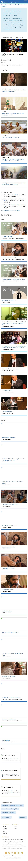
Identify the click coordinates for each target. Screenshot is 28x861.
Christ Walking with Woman (9, 526)
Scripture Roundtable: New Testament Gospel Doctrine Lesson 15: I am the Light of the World (14, 323)
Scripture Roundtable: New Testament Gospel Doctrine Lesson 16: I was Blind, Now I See (14, 346)
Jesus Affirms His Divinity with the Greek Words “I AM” (10, 791)
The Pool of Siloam (7, 611)
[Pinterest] (15, 852)
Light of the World (6, 390)
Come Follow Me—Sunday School (10, 809)
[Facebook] (6, 852)
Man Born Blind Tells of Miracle (10, 632)
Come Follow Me (19, 5)
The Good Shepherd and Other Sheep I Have (13, 279)
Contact (5, 828)
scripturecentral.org (10, 27)
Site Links (5, 824)
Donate (15, 826)
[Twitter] (9, 852)
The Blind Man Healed (7, 589)
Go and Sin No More (7, 236)
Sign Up (15, 828)
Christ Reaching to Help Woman (10, 504)
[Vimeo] (19, 852)
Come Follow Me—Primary (8, 812)
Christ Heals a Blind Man (8, 568)
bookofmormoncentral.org (15, 22)
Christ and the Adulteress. (8, 719)
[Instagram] (12, 852)
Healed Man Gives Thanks (8, 676)
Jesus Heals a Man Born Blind (9, 258)
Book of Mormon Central (11, 1)
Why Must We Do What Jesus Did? (10, 137)
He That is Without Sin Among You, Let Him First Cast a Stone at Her (13, 459)
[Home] (2, 2)
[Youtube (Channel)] (22, 852)
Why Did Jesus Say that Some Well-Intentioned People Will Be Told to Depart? (14, 183)
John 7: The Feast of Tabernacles (10, 369)
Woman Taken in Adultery (8, 437)
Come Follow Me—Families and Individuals (12, 805)
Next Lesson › (22, 817)
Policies (5, 830)
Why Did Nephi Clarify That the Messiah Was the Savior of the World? (13, 90)
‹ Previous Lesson (6, 817)
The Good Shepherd (7, 411)
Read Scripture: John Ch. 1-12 (9, 300)
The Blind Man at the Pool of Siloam (11, 697)
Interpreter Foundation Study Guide (10, 210)
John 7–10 (15, 194)
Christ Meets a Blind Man (8, 547)
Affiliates (5, 831)
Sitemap (5, 833)
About (4, 826)
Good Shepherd (6, 740)
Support (15, 824)
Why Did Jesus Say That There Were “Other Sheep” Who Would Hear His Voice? (13, 160)
